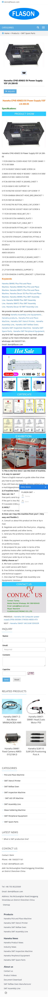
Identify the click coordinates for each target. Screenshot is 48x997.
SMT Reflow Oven (11, 786)
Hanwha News (11, 938)
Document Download (13, 979)
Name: (5, 636)
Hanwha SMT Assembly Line (16, 931)
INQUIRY (11, 91)
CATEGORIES (8, 27)
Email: (5, 645)
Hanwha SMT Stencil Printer (23, 321)
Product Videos (10, 975)
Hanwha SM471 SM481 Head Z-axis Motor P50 (36, 719)
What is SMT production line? (16, 839)
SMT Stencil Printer (12, 780)
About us (8, 967)
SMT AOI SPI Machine (14, 798)
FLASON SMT (27, 492)
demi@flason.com (11, 2)
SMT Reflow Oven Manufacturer (17, 984)
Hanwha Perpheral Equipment (17, 955)
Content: (6, 655)
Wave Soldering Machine (14, 810)
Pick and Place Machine (14, 775)
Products (16, 33)
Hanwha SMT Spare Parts (14, 960)
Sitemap (6, 905)
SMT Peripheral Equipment (15, 816)
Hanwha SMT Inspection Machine (16, 328)
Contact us (8, 971)
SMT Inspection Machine (14, 792)
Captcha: (6, 669)
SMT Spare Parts (28, 33)
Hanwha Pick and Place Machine (17, 918)
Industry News (10, 947)
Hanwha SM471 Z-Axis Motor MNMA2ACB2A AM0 (12, 719)
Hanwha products (9, 318)
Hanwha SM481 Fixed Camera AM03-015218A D (12, 751)
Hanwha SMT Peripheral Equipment (28, 331)
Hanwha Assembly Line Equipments (26, 314)
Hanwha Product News (13, 942)
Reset (16, 679)
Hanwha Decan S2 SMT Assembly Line (22, 307)
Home (6, 33)
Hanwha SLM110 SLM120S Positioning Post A (36, 751)
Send (6, 679)
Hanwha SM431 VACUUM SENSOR (24, 623)
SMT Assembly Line (12, 804)
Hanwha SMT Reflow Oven (27, 324)
